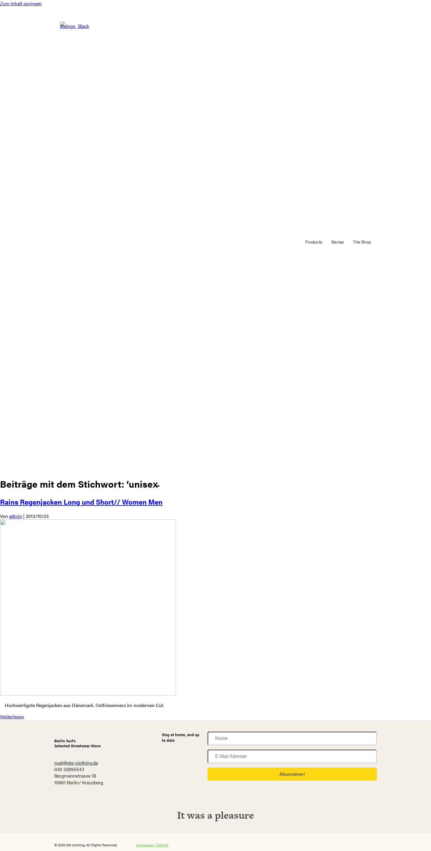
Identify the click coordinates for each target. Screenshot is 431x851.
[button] (292, 774)
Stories (337, 242)
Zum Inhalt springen (21, 3)
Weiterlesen (12, 716)
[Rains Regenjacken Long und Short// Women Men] (88, 693)
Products (313, 242)
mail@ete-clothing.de (76, 762)
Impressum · (146, 844)
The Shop (362, 242)
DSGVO (162, 844)
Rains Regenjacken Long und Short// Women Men (81, 502)
